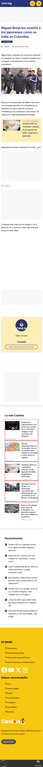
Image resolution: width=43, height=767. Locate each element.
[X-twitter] (18, 670)
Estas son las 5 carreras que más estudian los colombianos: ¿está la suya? (21, 558)
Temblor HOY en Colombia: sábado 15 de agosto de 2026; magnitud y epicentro (30, 130)
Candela (6, 46)
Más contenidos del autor (21, 347)
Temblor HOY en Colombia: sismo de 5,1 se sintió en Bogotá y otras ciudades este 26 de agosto (22, 591)
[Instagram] (25, 670)
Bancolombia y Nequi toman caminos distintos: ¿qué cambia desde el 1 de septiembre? (23, 580)
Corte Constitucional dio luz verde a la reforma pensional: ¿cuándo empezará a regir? (23, 569)
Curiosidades (7, 41)
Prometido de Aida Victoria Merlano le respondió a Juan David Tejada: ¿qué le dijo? (23, 614)
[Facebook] (4, 670)
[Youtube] (11, 670)
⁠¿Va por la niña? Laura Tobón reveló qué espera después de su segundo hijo (22, 603)
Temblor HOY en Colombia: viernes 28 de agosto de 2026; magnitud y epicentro (22, 547)
